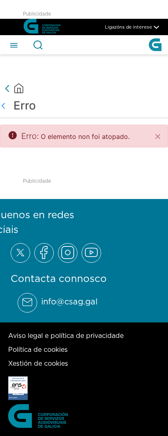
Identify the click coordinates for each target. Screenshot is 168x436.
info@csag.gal (69, 301)
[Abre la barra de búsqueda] (38, 45)
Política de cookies (38, 349)
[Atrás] (5, 105)
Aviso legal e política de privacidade (66, 335)
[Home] (18, 88)
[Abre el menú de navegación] (14, 44)
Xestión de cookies (38, 363)
